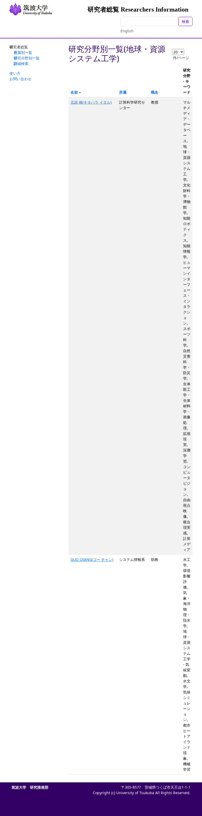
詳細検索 (21, 63)
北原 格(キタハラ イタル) (91, 102)
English (127, 30)
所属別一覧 (23, 52)
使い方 (15, 73)
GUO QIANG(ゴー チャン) (91, 559)
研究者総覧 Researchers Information (138, 9)
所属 (123, 92)
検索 (185, 21)
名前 (74, 92)
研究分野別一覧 (26, 57)
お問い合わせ (20, 78)
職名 (154, 92)
